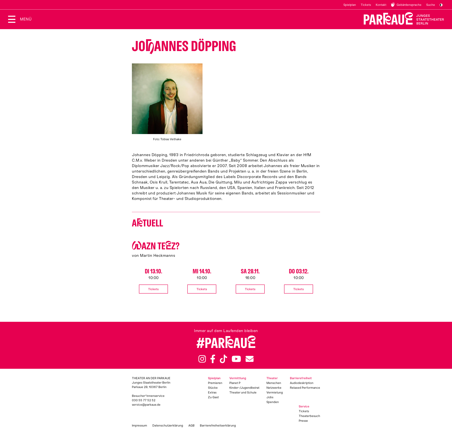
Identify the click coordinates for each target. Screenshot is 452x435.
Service (304, 406)
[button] (167, 102)
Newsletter (250, 359)
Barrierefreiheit (301, 378)
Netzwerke (273, 387)
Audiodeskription (301, 383)
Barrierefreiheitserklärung (218, 425)
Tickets (366, 5)
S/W (441, 5)
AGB (191, 425)
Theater (272, 378)
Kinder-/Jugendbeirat (244, 387)
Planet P (234, 383)
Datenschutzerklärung (167, 425)
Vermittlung (237, 378)
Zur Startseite (401, 18)
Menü (26, 19)
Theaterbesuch (309, 416)
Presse (303, 420)
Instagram (202, 359)
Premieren (215, 383)
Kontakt (381, 5)
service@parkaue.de (146, 404)
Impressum (139, 425)
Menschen (273, 383)
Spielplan (349, 5)
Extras (212, 392)
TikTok (223, 359)
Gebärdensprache (409, 5)
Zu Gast (213, 397)
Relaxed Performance (305, 387)
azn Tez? (156, 246)
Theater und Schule (243, 392)
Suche (430, 5)
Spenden (272, 402)
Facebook (212, 359)
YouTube (236, 359)
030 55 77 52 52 (143, 400)
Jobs (269, 397)
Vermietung (274, 392)
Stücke (213, 387)
